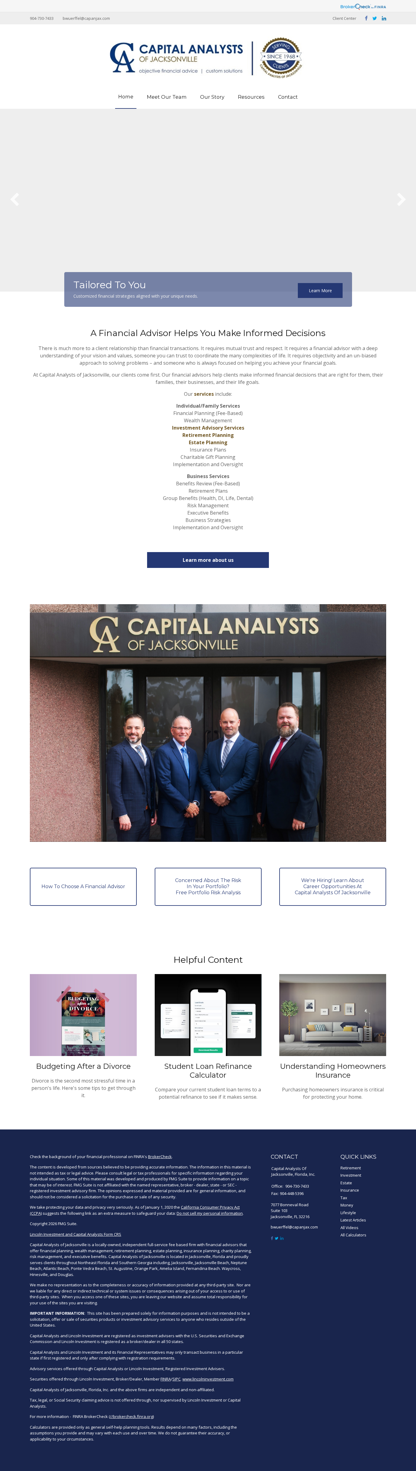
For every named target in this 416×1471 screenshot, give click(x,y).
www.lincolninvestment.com (208, 1379)
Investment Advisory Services (208, 427)
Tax (343, 1197)
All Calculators (353, 1235)
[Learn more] (84, 886)
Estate (346, 1183)
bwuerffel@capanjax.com (86, 18)
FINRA (165, 1379)
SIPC (176, 1379)
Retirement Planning (208, 435)
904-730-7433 (42, 18)
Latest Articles (353, 1220)
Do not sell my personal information (210, 1213)
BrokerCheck (160, 1156)
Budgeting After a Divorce (83, 1066)
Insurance (349, 1190)
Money (346, 1205)
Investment (350, 1175)
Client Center (344, 18)
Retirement (350, 1168)
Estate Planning (208, 442)
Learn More (320, 290)
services (204, 394)
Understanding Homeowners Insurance (333, 1070)
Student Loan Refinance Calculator (208, 1070)
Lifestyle (348, 1212)
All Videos (349, 1227)
